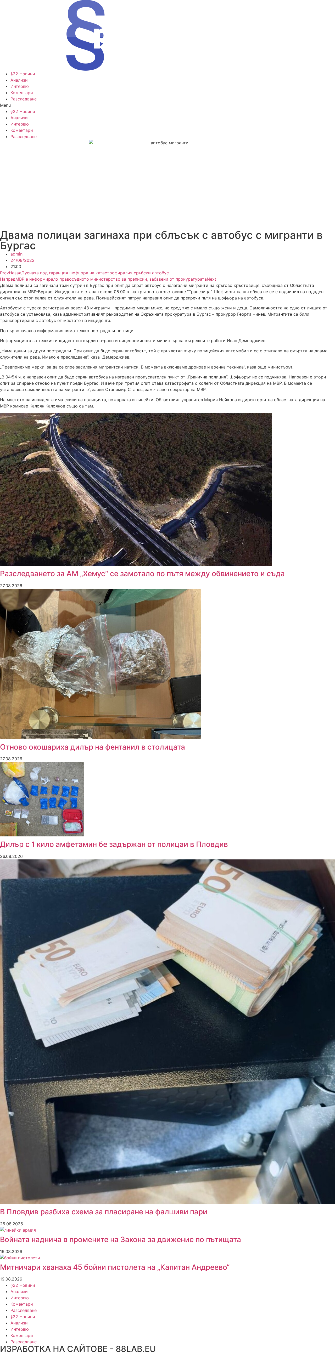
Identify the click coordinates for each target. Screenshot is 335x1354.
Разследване (23, 98)
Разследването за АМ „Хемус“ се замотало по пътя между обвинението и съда (142, 573)
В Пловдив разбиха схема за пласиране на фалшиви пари (103, 1211)
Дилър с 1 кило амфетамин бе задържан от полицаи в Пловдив (114, 844)
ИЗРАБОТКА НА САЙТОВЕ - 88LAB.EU (78, 1349)
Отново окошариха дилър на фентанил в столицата (92, 747)
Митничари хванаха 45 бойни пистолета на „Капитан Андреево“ (115, 1267)
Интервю (19, 86)
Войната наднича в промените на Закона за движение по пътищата (120, 1239)
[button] (167, 105)
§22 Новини (22, 73)
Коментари (21, 92)
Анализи (19, 80)
